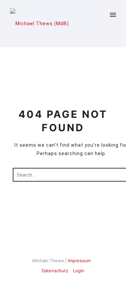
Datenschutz (55, 270)
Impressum (79, 260)
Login (78, 270)
